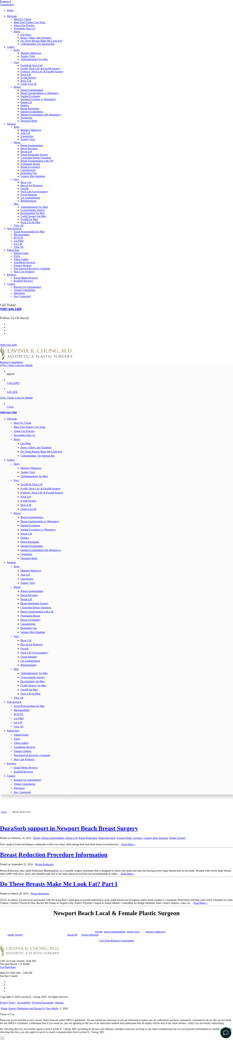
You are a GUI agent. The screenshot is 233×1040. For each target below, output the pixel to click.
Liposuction (26, 136)
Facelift (24, 188)
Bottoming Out (28, 173)
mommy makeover (155, 931)
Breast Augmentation (31, 90)
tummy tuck (133, 931)
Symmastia (26, 117)
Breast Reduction (29, 108)
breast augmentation (114, 931)
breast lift (72, 934)
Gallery (11, 46)
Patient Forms (21, 253)
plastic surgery (15, 934)
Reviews (11, 274)
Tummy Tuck (27, 56)
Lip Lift (18, 243)
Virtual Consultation (24, 290)
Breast (17, 86)
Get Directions (8, 967)
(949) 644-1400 (10, 309)
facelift (99, 931)
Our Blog (25, 34)
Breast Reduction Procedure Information (53, 854)
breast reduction (90, 934)
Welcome (12, 16)
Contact (11, 283)
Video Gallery (21, 259)
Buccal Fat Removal (31, 185)
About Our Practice (24, 25)
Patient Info (13, 250)
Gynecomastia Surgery (32, 210)
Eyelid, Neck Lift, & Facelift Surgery (40, 68)
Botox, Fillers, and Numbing (35, 37)
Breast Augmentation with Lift (36, 160)
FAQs (17, 256)
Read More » (128, 844)
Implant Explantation (31, 111)
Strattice (24, 105)
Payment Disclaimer (42, 1002)
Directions (19, 293)
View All (18, 225)
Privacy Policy (8, 1002)
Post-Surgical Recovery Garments (32, 268)
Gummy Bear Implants (32, 176)
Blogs (17, 31)
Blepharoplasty (28, 200)
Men (16, 203)
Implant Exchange (30, 96)
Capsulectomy (28, 170)
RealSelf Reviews (23, 280)
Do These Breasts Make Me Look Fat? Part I (58, 883)
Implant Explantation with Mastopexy (40, 114)
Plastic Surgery (177, 838)
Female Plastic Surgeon (129, 838)
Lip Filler (19, 240)
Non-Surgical (14, 228)
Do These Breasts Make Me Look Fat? (41, 40)
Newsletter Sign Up (24, 28)
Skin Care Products (24, 271)
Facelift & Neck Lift (31, 65)
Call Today (105, 940)
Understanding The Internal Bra (37, 43)
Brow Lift (25, 80)
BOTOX (18, 237)
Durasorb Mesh (28, 120)
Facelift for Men (29, 219)
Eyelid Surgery (28, 77)
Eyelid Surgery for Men (33, 216)
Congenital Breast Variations (35, 157)
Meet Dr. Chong (22, 19)
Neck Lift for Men (30, 222)
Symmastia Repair (30, 163)
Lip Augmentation (30, 197)
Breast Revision (29, 148)
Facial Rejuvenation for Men (29, 231)
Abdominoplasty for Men (34, 59)
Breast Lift (26, 102)
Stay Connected (22, 296)
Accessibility (24, 1002)
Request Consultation (11, 362)
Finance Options (22, 265)
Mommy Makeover (30, 53)
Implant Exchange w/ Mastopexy (38, 99)
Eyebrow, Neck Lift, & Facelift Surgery (41, 71)
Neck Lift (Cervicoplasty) (34, 191)
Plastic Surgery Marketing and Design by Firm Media (29, 1008)
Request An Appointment (27, 287)
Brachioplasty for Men (32, 213)
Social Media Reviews (26, 277)
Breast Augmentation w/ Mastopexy (39, 93)
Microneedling (21, 234)
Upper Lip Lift (28, 83)
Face (16, 62)
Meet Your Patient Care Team (29, 22)
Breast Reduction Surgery (34, 154)
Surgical (11, 123)
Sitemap (59, 1002)
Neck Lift (25, 74)
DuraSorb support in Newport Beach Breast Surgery (69, 828)
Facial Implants (28, 194)
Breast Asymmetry (30, 166)
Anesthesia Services (24, 262)
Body (17, 50)
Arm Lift (25, 133)
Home (10, 10)
